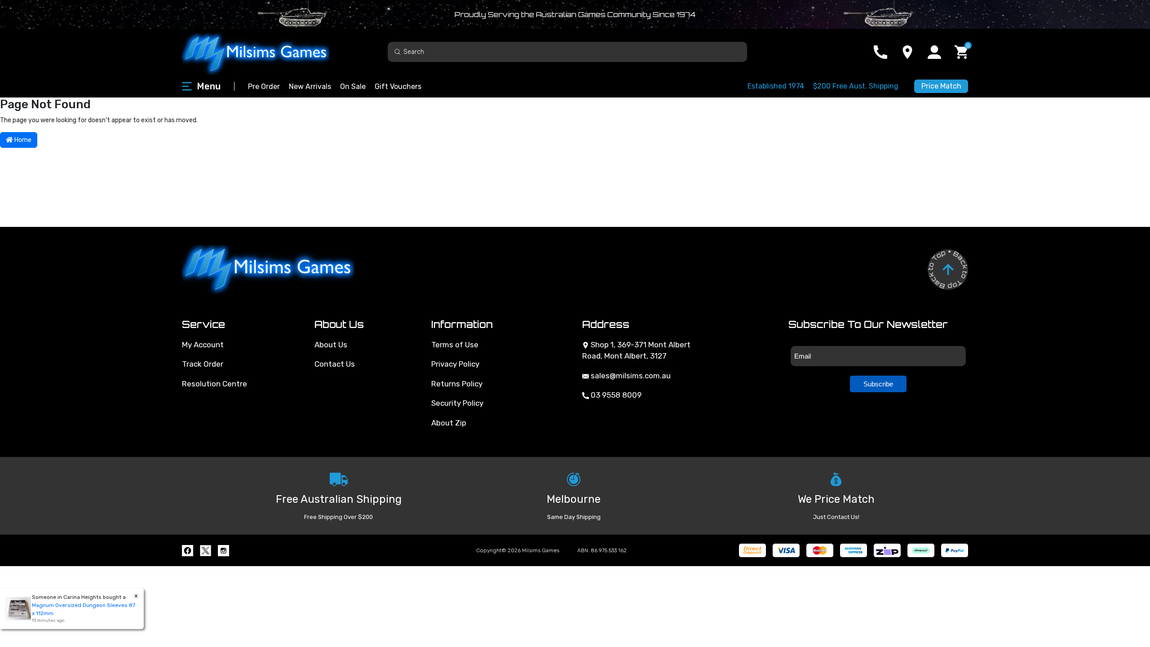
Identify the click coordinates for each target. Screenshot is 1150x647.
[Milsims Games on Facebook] (187, 550)
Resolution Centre (214, 383)
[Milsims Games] (265, 52)
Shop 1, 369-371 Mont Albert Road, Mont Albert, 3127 (636, 350)
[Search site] (397, 51)
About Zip (448, 422)
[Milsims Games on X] (205, 550)
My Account (203, 344)
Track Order (202, 363)
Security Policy (457, 403)
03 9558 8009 (615, 394)
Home (22, 140)
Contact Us (334, 363)
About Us (330, 344)
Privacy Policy (455, 363)
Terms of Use (454, 344)
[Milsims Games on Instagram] (223, 550)
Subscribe (878, 384)
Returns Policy (456, 383)
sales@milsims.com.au (630, 375)
